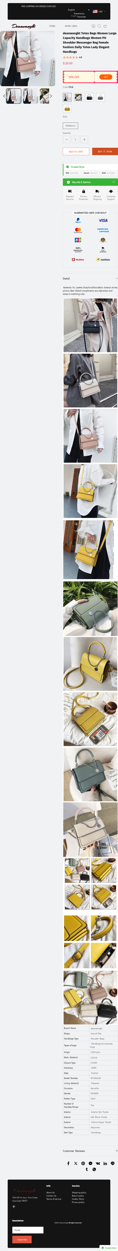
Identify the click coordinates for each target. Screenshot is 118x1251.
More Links (71, 25)
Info (48, 1186)
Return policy (78, 1195)
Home (52, 25)
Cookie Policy (78, 1198)
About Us (50, 1192)
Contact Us (51, 1195)
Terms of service (53, 1198)
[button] (4, 96)
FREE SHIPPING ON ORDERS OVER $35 (38, 6)
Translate (81, 16)
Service (76, 1186)
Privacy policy (78, 1202)
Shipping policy (79, 1192)
